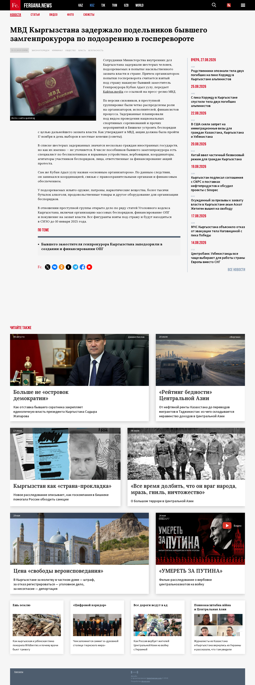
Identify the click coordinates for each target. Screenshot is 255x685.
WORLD (139, 5)
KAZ (80, 5)
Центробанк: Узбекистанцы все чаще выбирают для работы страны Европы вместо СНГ (218, 257)
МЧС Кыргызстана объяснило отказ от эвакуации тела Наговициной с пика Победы (218, 231)
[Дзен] (68, 267)
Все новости (236, 269)
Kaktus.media (113, 92)
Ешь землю (21, 605)
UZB (126, 5)
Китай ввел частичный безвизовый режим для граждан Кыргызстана (217, 157)
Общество (70, 50)
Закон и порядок (40, 50)
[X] (47, 267)
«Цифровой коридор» (89, 605)
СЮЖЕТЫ (89, 14)
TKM (114, 5)
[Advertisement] (127, 300)
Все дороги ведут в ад (151, 605)
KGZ (92, 5)
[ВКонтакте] (54, 267)
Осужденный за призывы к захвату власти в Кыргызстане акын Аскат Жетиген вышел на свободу (217, 204)
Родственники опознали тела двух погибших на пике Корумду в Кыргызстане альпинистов (217, 75)
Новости (15, 14)
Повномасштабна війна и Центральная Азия (212, 607)
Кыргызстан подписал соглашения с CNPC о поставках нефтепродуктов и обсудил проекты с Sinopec (217, 183)
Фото (70, 14)
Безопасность (95, 50)
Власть (82, 50)
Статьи (35, 14)
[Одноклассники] (61, 267)
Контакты (18, 671)
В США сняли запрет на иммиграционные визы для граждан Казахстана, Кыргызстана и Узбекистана (217, 130)
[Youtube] (89, 267)
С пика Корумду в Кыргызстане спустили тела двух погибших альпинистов (214, 101)
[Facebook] (82, 267)
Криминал (57, 50)
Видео (53, 14)
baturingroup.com (154, 678)
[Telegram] (75, 267)
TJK (103, 5)
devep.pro (145, 681)
